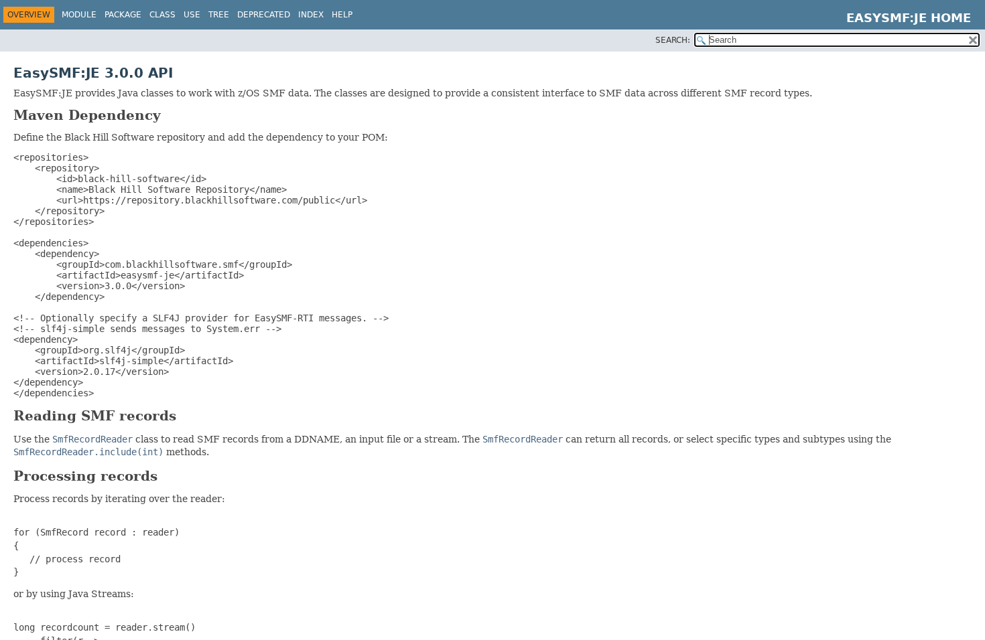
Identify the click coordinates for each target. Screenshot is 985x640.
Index (311, 14)
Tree (218, 14)
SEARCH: (672, 40)
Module (79, 14)
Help (342, 14)
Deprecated (263, 14)
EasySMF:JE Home (908, 18)
